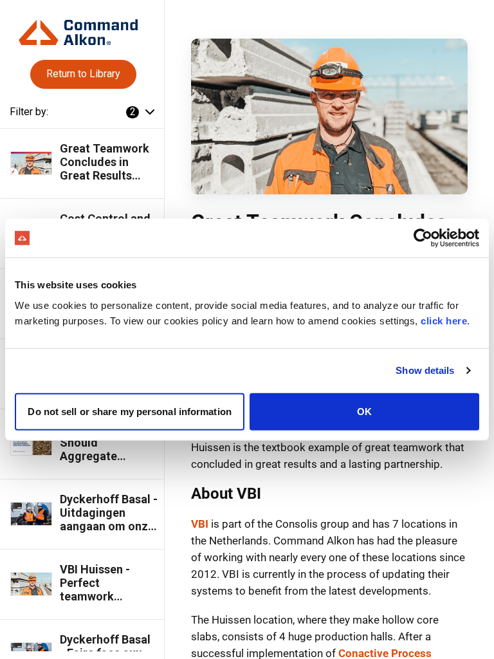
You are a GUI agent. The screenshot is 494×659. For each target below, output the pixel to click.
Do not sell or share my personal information (129, 410)
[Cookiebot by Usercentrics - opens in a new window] (423, 238)
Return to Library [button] (83, 74)
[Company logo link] (82, 27)
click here (444, 320)
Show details (425, 370)
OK (364, 410)
